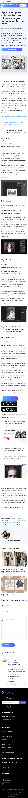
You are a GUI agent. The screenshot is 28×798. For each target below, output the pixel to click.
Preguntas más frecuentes (9, 762)
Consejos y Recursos (9, 522)
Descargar (12, 399)
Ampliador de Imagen (8, 734)
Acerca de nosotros (7, 777)
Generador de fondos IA (8, 716)
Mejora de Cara (6, 744)
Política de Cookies (14, 794)
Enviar (8, 645)
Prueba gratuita (23, 5)
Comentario (24, 600)
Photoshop (13, 158)
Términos (10, 793)
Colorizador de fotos (19, 520)
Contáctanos (5, 767)
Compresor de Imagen (8, 742)
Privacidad (17, 793)
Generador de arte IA (8, 719)
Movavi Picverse (6, 282)
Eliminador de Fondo (7, 731)
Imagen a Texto (6, 750)
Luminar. (7, 219)
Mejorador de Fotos (7, 747)
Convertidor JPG (6, 739)
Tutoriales (4, 765)
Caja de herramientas (8, 752)
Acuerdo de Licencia (14, 796)
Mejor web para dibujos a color (11, 595)
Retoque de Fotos (7, 736)
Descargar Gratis (12, 50)
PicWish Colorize (11, 349)
